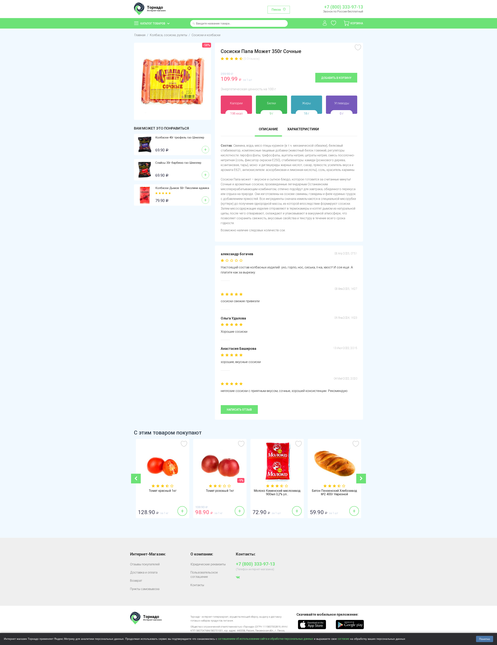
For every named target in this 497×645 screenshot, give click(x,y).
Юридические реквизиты (208, 564)
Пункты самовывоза (144, 589)
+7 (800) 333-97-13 (343, 7)
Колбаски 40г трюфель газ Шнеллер (179, 137)
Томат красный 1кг (162, 491)
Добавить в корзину (336, 77)
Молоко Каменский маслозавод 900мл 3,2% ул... (277, 492)
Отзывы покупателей (145, 564)
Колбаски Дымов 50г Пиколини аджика (182, 188)
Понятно (484, 639)
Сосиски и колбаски (206, 35)
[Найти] (193, 23)
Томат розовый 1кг (220, 491)
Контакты (197, 585)
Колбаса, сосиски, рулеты (168, 35)
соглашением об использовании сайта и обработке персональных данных (265, 638)
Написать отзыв (239, 409)
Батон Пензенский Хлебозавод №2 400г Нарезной (334, 492)
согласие (343, 638)
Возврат (136, 580)
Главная (139, 35)
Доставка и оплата (143, 572)
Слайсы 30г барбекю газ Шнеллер (178, 163)
